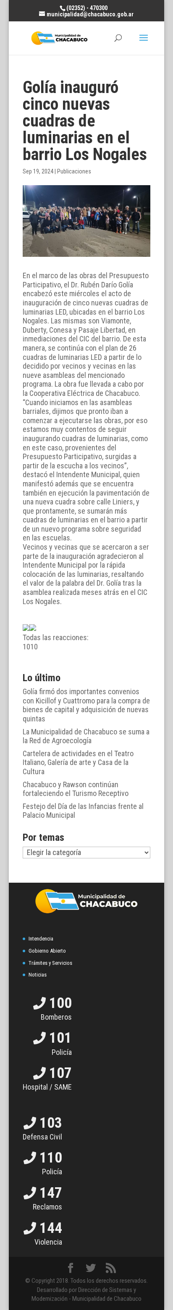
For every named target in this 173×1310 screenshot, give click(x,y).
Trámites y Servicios (50, 963)
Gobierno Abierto (47, 951)
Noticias (38, 975)
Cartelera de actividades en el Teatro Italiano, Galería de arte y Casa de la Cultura (78, 762)
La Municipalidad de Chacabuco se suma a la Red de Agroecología (86, 736)
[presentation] (26, 627)
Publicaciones (74, 171)
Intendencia (41, 938)
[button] (86, 637)
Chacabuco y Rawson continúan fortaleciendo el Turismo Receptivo (75, 789)
